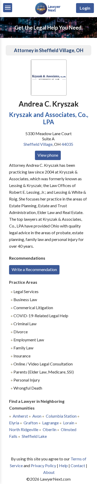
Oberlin (49, 429)
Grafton (31, 422)
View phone (48, 155)
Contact (78, 465)
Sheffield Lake (34, 436)
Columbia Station (61, 415)
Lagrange (50, 422)
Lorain (68, 422)
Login (85, 7)
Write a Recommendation (34, 269)
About (49, 472)
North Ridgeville (23, 429)
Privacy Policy (43, 465)
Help (63, 465)
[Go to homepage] (48, 13)
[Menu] (7, 7)
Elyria (14, 422)
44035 (67, 144)
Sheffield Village (38, 144)
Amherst (20, 415)
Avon (36, 415)
